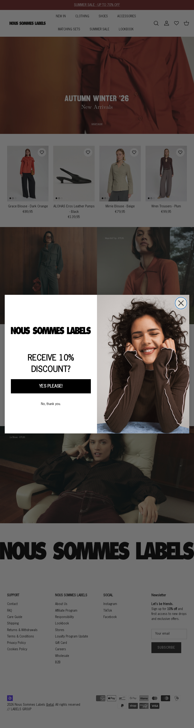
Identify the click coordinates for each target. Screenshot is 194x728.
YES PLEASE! (50, 386)
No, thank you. (51, 404)
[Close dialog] (181, 303)
